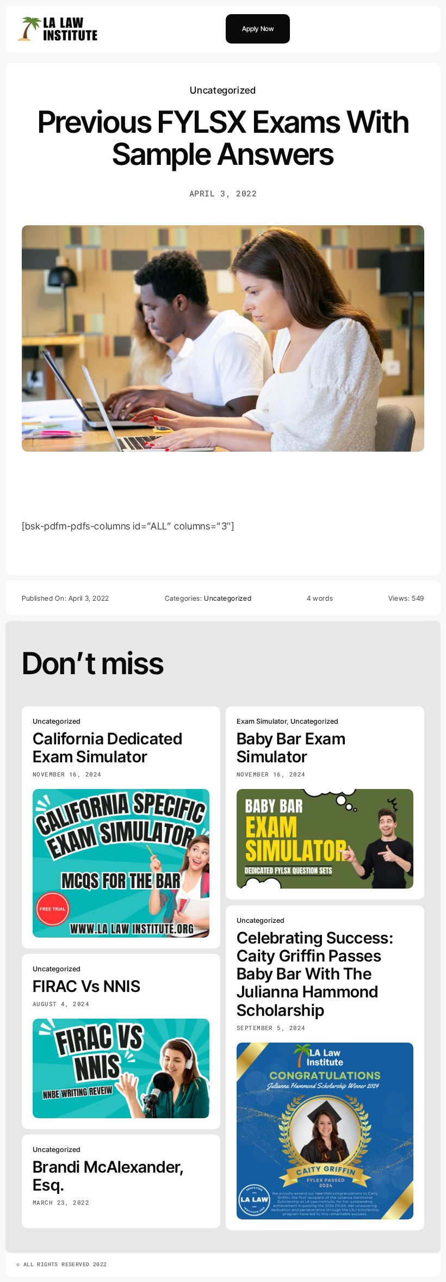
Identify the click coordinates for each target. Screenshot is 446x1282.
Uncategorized (223, 90)
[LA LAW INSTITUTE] (57, 20)
